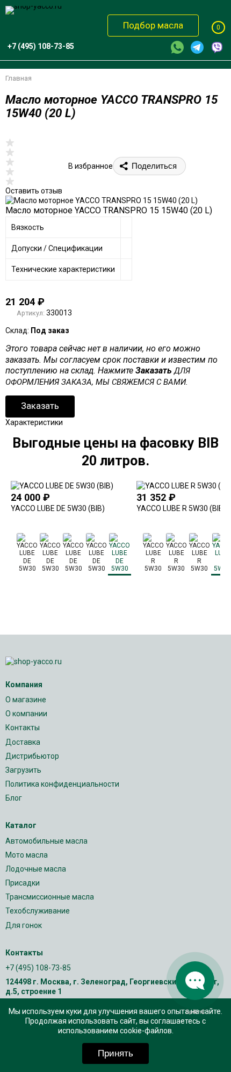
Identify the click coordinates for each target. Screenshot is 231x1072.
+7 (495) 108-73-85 (38, 967)
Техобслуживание (37, 910)
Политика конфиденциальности (62, 784)
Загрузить (23, 770)
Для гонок (23, 925)
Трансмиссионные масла (49, 897)
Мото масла (26, 855)
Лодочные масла (35, 869)
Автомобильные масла (46, 841)
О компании (26, 713)
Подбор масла (153, 25)
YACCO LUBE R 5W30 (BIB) (181, 508)
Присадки (22, 883)
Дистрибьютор (32, 756)
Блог (13, 798)
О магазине (25, 699)
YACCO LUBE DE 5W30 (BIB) (58, 508)
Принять (115, 1053)
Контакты (22, 727)
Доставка (22, 742)
